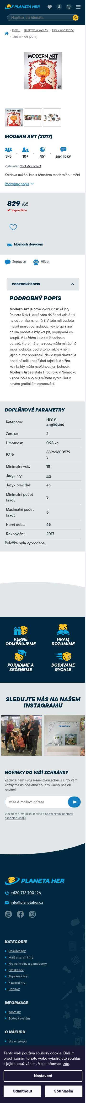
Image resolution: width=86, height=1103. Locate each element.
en (48, 476)
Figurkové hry (18, 976)
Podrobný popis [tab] (26, 284)
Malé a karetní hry (21, 957)
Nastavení (43, 1076)
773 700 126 (26, 893)
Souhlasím (63, 1091)
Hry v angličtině (55, 422)
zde (66, 1064)
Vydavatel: (23, 166)
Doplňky (14, 989)
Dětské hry (16, 970)
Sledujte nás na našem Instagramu (43, 702)
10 (48, 466)
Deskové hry (17, 951)
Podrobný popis (17, 184)
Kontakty (15, 1012)
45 (48, 525)
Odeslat (74, 802)
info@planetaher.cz (27, 902)
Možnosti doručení (28, 244)
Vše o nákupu (18, 1041)
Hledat (75, 18)
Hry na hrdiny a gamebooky (28, 963)
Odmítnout (22, 1091)
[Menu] (78, 7)
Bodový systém (19, 1018)
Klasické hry (17, 982)
